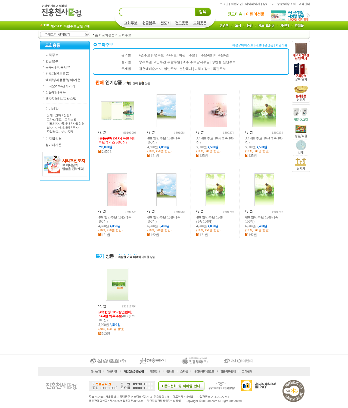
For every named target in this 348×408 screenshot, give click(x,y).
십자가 (51, 127)
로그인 (223, 3)
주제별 (126, 69)
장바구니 (269, 3)
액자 (76, 127)
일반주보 (170, 69)
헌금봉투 (51, 61)
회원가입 (237, 3)
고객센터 (304, 3)
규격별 (126, 55)
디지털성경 (53, 139)
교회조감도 (202, 69)
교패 (58, 115)
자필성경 (79, 123)
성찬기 (68, 115)
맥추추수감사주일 (196, 62)
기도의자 (53, 123)
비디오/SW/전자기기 (60, 86)
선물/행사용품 (55, 92)
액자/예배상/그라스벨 (60, 99)
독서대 (65, 123)
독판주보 (219, 69)
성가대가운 (53, 145)
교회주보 (124, 35)
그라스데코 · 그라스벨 (61, 119)
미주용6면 (221, 55)
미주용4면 (204, 55)
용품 (70, 131)
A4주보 (171, 55)
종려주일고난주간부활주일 (159, 62)
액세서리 (64, 127)
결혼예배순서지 (150, 69)
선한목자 (185, 69)
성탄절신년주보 (224, 62)
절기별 (126, 62)
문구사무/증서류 (57, 67)
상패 (50, 115)
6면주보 (158, 55)
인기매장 (51, 109)
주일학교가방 (56, 131)
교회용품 (108, 35)
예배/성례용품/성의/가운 (62, 80)
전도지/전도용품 (57, 74)
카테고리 (64, 34)
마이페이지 (252, 3)
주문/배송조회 (286, 3)
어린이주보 (187, 55)
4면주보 (144, 55)
